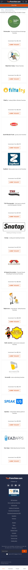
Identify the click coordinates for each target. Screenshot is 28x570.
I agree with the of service (15, 554)
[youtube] (15, 486)
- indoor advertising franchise (17, 377)
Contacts (14, 533)
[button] (23, 1)
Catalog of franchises (14, 508)
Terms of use (14, 538)
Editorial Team (14, 530)
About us (14, 528)
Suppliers (14, 516)
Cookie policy (14, 541)
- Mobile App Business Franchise (17, 448)
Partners (14, 518)
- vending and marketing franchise (17, 238)
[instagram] (12, 486)
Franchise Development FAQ (14, 513)
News (14, 525)
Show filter (14, 5)
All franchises (14, 500)
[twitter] (19, 486)
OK (24, 551)
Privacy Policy (14, 535)
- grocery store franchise (20, 134)
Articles (14, 522)
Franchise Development (14, 510)
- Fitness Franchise (19, 66)
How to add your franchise (14, 502)
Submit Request (14, 44)
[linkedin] (8, 486)
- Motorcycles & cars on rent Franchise (17, 169)
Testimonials (14, 505)
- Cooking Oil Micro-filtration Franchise (17, 100)
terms (16, 554)
